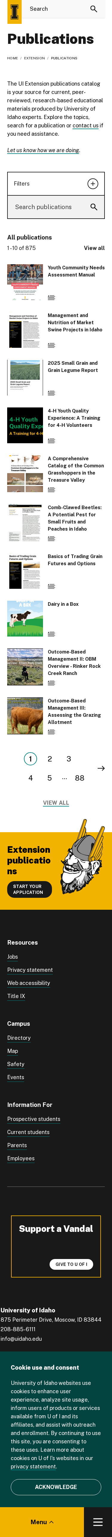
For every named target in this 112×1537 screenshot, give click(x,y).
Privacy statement (30, 970)
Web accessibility (28, 983)
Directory (19, 1038)
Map (12, 1051)
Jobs (12, 957)
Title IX (16, 996)
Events (15, 1077)
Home (12, 58)
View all (94, 248)
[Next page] (101, 768)
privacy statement (33, 1466)
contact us (86, 125)
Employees (21, 1158)
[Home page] (14, 12)
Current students (28, 1132)
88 (80, 778)
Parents (17, 1145)
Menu (38, 1522)
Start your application (28, 889)
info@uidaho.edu (21, 1339)
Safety (15, 1064)
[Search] (93, 9)
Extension (34, 58)
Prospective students (33, 1119)
